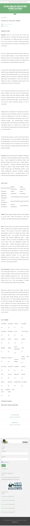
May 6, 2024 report (5, 504)
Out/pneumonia (3, 2)
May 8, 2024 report (5, 500)
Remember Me (5, 462)
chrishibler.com (15, 522)
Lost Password (4, 469)
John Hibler (6, 26)
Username (3, 451)
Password (3, 457)
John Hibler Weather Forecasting (15, 7)
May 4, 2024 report (5, 508)
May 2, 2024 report (5, 512)
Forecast (4, 17)
